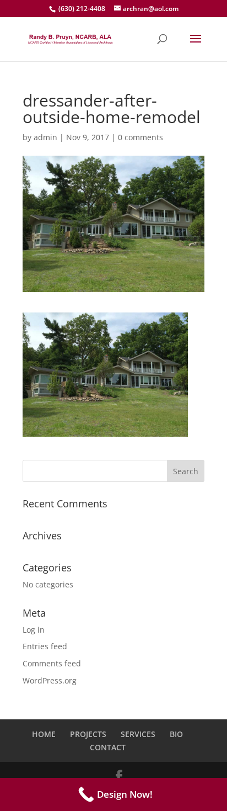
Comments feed (52, 663)
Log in (34, 629)
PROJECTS (88, 734)
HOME (44, 734)
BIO (176, 734)
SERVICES (138, 734)
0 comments (140, 137)
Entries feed (45, 646)
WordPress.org (50, 680)
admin (45, 137)
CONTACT (108, 747)
